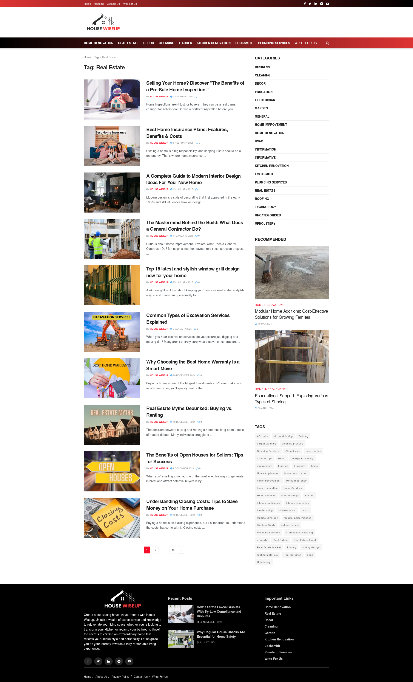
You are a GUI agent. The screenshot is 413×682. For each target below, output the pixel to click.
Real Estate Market (269, 547)
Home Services (293, 488)
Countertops (264, 458)
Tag (96, 57)
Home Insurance (296, 480)
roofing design (311, 547)
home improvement (268, 480)
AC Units (262, 436)
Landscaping (265, 510)
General (262, 116)
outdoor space (290, 525)
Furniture (299, 466)
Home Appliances (268, 473)
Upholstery (265, 223)
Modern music (287, 510)
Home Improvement (271, 124)
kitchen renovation (297, 503)
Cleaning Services (268, 451)
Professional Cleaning (299, 532)
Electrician (265, 100)
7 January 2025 (182, 328)
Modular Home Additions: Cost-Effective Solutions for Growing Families (291, 314)
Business (262, 67)
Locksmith (244, 43)
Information (265, 149)
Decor (148, 43)
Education (264, 92)
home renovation (267, 488)
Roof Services (292, 554)
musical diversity (267, 517)
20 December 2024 (183, 375)
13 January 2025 (182, 189)
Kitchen (309, 495)
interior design (290, 495)
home (314, 466)
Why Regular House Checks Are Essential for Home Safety (221, 634)
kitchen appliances (268, 503)
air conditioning (283, 436)
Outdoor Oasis (266, 525)
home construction (295, 473)
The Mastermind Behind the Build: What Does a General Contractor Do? (194, 225)
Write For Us (129, 3)
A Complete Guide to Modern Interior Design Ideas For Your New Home (193, 179)
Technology (265, 207)
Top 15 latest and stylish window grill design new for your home (192, 272)
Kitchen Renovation (214, 43)
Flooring (283, 466)
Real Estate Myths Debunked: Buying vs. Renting (189, 411)
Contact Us (113, 3)
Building (303, 436)
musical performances (297, 517)
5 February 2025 (182, 96)
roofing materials (267, 554)
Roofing (262, 198)
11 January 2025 (182, 235)
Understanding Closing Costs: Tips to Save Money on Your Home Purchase (192, 504)
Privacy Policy (120, 676)
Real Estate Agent (305, 540)
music (305, 510)
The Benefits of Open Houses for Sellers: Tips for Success (194, 458)
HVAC (259, 141)
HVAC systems (266, 495)
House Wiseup (159, 96)
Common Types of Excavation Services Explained (188, 318)
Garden (185, 43)
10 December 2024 (183, 421)
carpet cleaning (266, 443)
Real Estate (128, 43)
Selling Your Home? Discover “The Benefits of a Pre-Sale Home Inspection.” (195, 86)
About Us (99, 3)
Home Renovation (98, 43)
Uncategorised (268, 215)
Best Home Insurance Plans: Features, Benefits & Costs (187, 132)
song (310, 554)
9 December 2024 (183, 468)
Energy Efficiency (302, 458)
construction (313, 451)
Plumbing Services (274, 43)
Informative (265, 157)
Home (87, 3)
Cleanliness (292, 451)
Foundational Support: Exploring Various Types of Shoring (291, 398)
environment (264, 466)
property (262, 540)
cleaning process (292, 443)
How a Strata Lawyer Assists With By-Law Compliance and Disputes (219, 611)
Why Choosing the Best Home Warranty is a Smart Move (192, 365)
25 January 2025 (182, 282)
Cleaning (166, 43)
